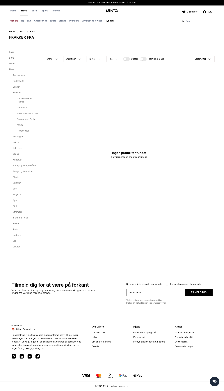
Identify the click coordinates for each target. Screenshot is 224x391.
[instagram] (13, 356)
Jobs (94, 337)
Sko (29, 21)
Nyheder (109, 21)
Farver (92, 59)
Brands (62, 21)
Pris (110, 59)
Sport (53, 21)
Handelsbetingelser (184, 333)
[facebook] (37, 356)
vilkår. (159, 300)
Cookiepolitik (181, 342)
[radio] (127, 284)
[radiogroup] (169, 283)
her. (164, 303)
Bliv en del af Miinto (101, 342)
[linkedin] (21, 356)
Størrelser (71, 59)
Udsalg (14, 21)
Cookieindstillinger (184, 346)
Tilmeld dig (198, 292)
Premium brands (156, 59)
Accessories (40, 21)
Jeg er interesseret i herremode (185, 284)
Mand (22, 31)
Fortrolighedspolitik (184, 337)
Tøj (22, 21)
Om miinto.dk (98, 333)
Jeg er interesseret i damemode (146, 284)
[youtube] (29, 356)
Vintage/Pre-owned (92, 21)
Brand (50, 59)
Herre (24, 11)
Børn (34, 11)
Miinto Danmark (24, 329)
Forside (12, 31)
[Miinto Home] (112, 11)
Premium (74, 21)
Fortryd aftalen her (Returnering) (149, 342)
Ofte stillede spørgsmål (144, 333)
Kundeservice (140, 337)
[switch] (130, 59)
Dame (13, 11)
